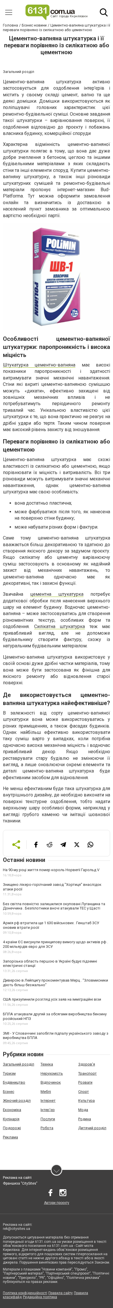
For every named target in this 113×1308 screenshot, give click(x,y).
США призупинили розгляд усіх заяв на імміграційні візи (52, 999)
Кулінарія (11, 1119)
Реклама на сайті (17, 1178)
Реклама (10, 1137)
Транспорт (87, 1073)
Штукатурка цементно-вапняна (39, 365)
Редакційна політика (40, 1297)
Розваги (85, 1082)
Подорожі (12, 1128)
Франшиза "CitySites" (20, 1183)
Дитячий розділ (92, 1128)
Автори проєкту (56, 1203)
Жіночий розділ (17, 1100)
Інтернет (48, 1100)
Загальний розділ (18, 1064)
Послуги (48, 1119)
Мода (83, 1110)
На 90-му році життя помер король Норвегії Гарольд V (51, 870)
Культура (86, 1100)
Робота (47, 1128)
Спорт (83, 1091)
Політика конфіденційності (25, 1293)
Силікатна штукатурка (59, 626)
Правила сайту (60, 1293)
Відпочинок (51, 1082)
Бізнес (8, 1091)
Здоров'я (86, 1064)
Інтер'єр (48, 1110)
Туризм (9, 1073)
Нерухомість (52, 1073)
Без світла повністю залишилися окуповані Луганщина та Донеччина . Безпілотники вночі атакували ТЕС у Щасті (54, 906)
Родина (84, 1119)
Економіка (12, 1110)
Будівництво (14, 1082)
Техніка (47, 1064)
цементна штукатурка (56, 594)
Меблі (46, 1091)
